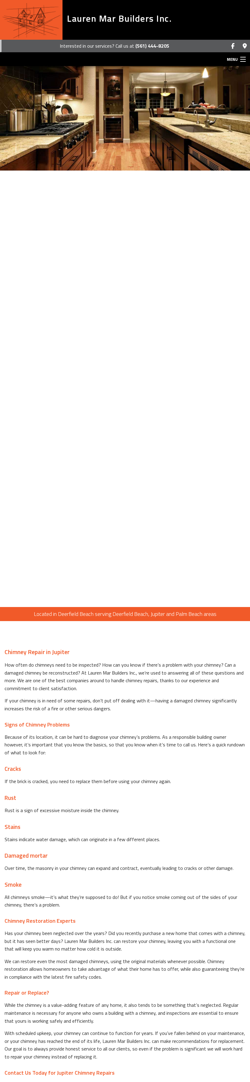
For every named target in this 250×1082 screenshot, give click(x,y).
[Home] (31, 20)
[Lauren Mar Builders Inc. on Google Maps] (244, 46)
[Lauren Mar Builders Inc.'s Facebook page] (232, 46)
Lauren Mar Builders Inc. (119, 18)
